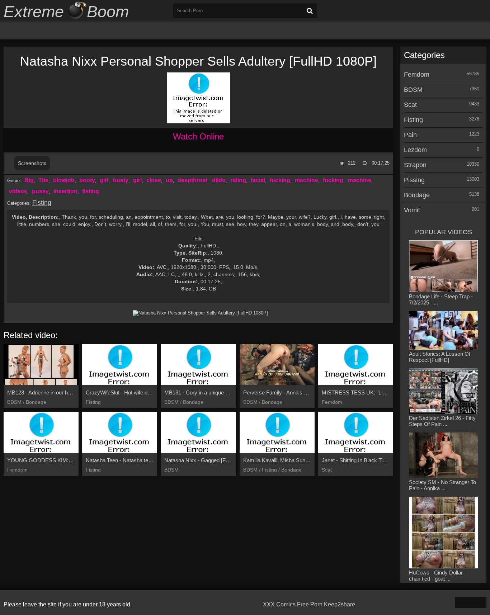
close (153, 180)
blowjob (64, 180)
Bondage (417, 195)
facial (258, 180)
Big (29, 180)
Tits (43, 180)
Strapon (415, 165)
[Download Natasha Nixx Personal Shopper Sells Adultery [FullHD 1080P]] (200, 313)
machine (306, 180)
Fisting (41, 202)
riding (238, 180)
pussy (40, 191)
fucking (280, 180)
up (169, 180)
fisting (90, 191)
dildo (219, 180)
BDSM (413, 89)
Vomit (412, 210)
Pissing (414, 180)
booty (87, 180)
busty (120, 180)
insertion (65, 191)
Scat (410, 104)
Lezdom (415, 149)
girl (104, 180)
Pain (410, 134)
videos (18, 191)
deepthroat (192, 180)
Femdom (416, 74)
